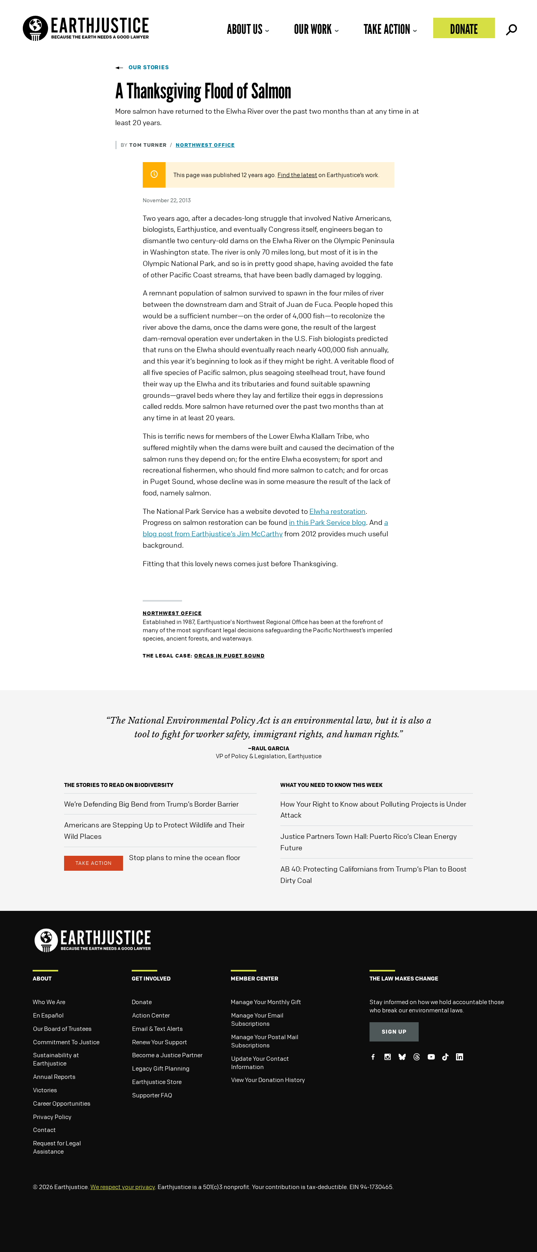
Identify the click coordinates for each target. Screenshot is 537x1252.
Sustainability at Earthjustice (56, 1059)
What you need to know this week (331, 785)
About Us (244, 29)
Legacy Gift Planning (160, 1068)
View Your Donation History (268, 1080)
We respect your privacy (122, 1187)
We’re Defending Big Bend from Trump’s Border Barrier (151, 804)
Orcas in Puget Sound (229, 655)
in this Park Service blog (327, 522)
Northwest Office (205, 144)
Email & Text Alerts (157, 1028)
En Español (48, 1015)
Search (510, 28)
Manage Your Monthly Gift (266, 1002)
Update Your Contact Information (260, 1062)
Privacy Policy (52, 1117)
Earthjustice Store (157, 1082)
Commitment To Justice (66, 1042)
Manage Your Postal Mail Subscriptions (264, 1041)
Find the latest (297, 175)
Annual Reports (54, 1076)
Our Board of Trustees (62, 1028)
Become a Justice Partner (167, 1055)
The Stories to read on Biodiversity (118, 785)
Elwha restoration (337, 511)
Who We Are (49, 1002)
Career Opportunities (61, 1103)
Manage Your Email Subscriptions (257, 1019)
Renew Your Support (159, 1042)
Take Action (387, 29)
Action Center (151, 1015)
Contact (44, 1130)
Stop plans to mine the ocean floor (184, 857)
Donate (464, 29)
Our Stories (149, 67)
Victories (45, 1090)
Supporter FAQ (152, 1095)
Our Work (313, 29)
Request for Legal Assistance (57, 1147)
